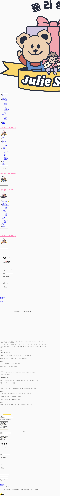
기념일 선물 (5, 104)
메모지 (5, 107)
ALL (2, 95)
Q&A (2, 121)
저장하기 (2, 425)
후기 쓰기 (2, 428)
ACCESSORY (3, 105)
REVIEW (3, 120)
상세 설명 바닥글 (2, 299)
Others (5, 113)
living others (5, 119)
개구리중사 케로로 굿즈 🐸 (5, 96)
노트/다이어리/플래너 (6, 109)
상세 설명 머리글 (2, 297)
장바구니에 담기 (3, 468)
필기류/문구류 (6, 110)
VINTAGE (3, 161)
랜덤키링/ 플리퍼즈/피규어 (5, 100)
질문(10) (1, 300)
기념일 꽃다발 (5, 103)
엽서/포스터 (5, 108)
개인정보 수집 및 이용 (3, 419)
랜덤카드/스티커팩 (4, 99)
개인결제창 (3, 123)
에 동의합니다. (6, 419)
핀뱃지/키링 (5, 215)
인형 (4, 144)
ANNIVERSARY (4, 101)
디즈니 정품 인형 (6, 102)
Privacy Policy (2, 485)
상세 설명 (1, 298)
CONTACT (3, 122)
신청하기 (2, 480)
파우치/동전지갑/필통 (6, 111)
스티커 (5, 106)
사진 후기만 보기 (4, 426)
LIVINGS (3, 114)
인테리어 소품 (5, 157)
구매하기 (2, 440)
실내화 (5, 118)
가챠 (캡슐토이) (4, 97)
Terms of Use (2, 484)
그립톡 (5, 112)
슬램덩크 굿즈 (4, 98)
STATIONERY (3, 148)
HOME (3, 94)
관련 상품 (1, 301)
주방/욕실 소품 (6, 116)
